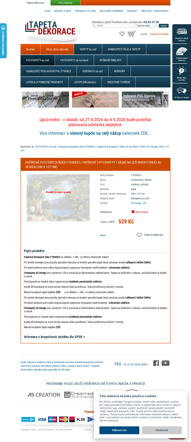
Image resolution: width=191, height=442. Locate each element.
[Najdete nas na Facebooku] (156, 363)
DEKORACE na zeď (92, 71)
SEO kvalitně (48, 429)
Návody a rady (62, 11)
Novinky (30, 49)
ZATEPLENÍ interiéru (85, 82)
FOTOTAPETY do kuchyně (74, 60)
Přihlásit (146, 11)
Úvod (48, 11)
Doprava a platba (85, 11)
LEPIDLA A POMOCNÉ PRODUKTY (44, 82)
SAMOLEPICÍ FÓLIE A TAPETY (124, 49)
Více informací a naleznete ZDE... (95, 133)
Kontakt (132, 11)
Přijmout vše (119, 430)
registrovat (161, 11)
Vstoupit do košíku (159, 34)
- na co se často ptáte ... (133, 364)
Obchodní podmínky (111, 11)
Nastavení (162, 430)
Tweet (102, 235)
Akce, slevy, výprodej (57, 49)
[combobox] (147, 25)
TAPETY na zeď (88, 49)
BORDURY (119, 71)
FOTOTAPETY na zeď (37, 60)
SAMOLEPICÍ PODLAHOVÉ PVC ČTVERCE (48, 71)
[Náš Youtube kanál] (165, 363)
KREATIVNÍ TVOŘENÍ (118, 82)
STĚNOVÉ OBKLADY (110, 60)
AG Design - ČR (138, 203)
